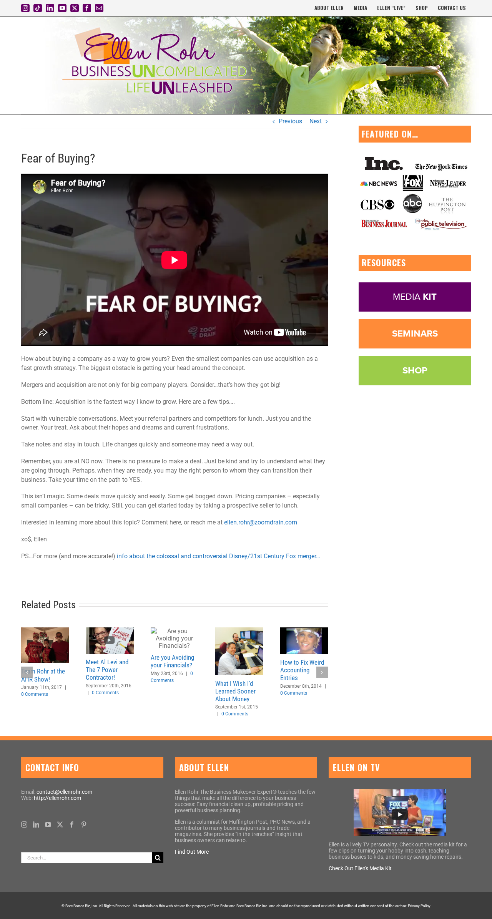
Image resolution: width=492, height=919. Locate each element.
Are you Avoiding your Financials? (172, 661)
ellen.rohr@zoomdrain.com (260, 522)
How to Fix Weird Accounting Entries (294, 641)
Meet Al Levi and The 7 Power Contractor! (107, 669)
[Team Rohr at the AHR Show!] (45, 645)
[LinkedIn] (36, 824)
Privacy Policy (419, 906)
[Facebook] (72, 824)
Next (315, 121)
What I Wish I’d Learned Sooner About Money (235, 691)
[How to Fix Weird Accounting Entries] (304, 640)
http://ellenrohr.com (57, 798)
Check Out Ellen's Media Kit (360, 868)
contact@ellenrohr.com (64, 792)
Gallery (313, 641)
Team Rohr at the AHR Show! (43, 675)
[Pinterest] (84, 824)
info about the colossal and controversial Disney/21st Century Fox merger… (218, 556)
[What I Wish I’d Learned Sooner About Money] (239, 651)
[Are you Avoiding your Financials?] (174, 638)
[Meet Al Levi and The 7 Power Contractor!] (109, 640)
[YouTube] (48, 824)
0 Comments (34, 694)
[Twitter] (60, 824)
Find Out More (192, 852)
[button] (27, 672)
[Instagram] (24, 824)
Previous (290, 121)
